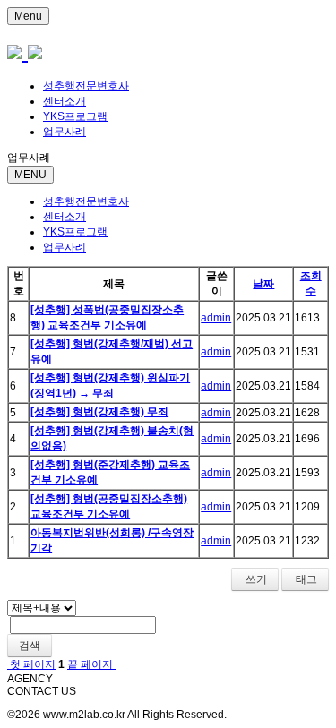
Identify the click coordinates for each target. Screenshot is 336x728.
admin (216, 318)
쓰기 (255, 579)
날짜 (263, 284)
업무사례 (64, 131)
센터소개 (64, 101)
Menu (28, 16)
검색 (29, 645)
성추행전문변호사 (86, 86)
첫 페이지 (31, 664)
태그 (305, 579)
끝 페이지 (91, 664)
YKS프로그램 (75, 116)
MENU (30, 174)
